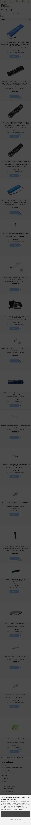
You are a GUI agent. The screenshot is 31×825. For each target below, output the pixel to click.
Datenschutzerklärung (17, 822)
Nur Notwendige (15, 815)
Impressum (27, 822)
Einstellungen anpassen (15, 819)
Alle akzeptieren (15, 812)
